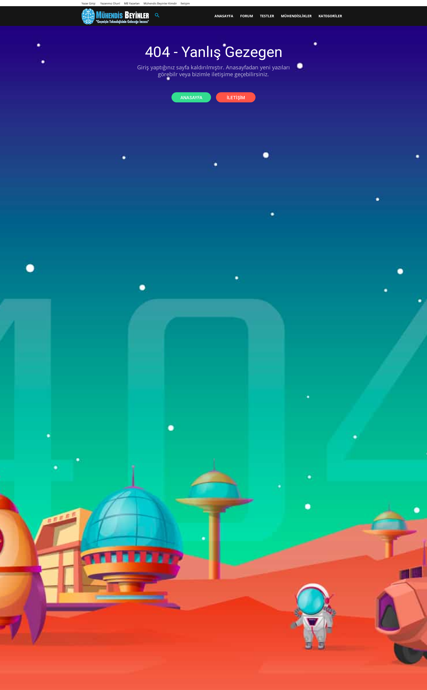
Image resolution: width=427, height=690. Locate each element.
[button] (157, 15)
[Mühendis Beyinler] (115, 16)
